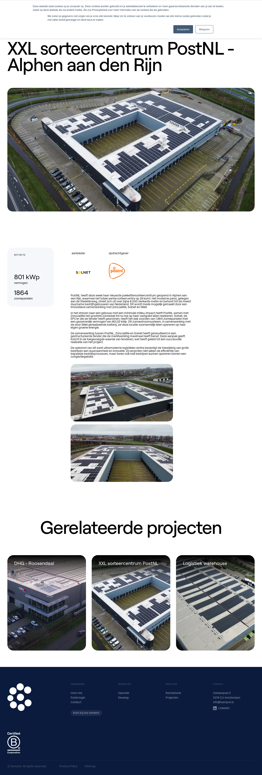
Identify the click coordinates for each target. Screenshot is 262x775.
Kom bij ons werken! (86, 712)
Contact (76, 702)
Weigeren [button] (204, 29)
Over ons (76, 693)
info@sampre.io (223, 702)
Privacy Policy (68, 766)
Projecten (172, 697)
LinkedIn (224, 708)
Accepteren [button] (183, 29)
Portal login (78, 697)
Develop (123, 697)
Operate (123, 693)
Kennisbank (173, 693)
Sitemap (90, 766)
